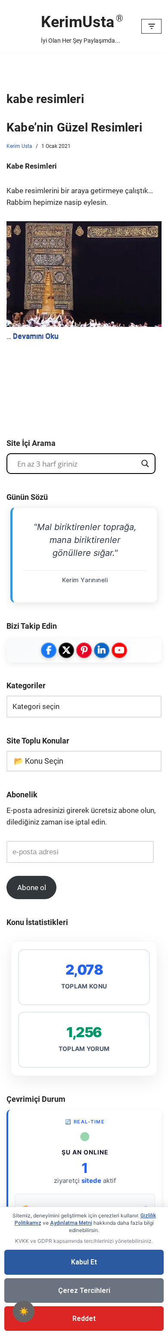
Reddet (84, 1318)
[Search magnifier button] (145, 464)
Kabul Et (84, 1262)
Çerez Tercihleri (84, 1290)
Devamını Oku (36, 336)
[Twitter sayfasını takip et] (66, 650)
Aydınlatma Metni (71, 1223)
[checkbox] (23, 1311)
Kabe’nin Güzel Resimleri (74, 127)
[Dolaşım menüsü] (151, 26)
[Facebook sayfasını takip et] (48, 650)
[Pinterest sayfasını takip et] (84, 650)
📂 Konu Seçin (38, 760)
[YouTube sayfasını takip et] (119, 650)
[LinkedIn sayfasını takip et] (101, 650)
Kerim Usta (19, 146)
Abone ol (31, 887)
